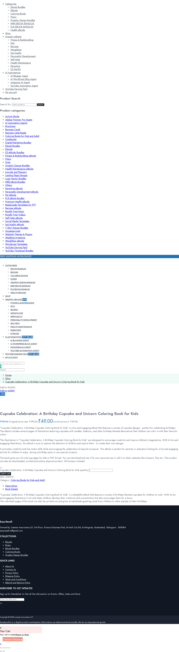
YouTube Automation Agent (24, 86)
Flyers (13, 17)
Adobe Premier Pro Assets (18, 119)
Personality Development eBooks (21, 192)
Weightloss (15, 49)
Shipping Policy (12, 576)
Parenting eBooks (14, 188)
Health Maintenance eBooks (19, 169)
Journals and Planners (16, 172)
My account (11, 92)
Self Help (15, 59)
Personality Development (23, 56)
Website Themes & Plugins (18, 234)
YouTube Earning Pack (16, 89)
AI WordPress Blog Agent (23, 79)
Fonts (7, 162)
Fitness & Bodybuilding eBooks (20, 155)
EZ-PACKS (15, 69)
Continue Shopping (12, 639)
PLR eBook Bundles (14, 198)
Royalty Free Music (14, 211)
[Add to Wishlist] (1, 467)
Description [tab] (11, 486)
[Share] (7, 647)
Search (40, 105)
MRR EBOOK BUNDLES (22, 23)
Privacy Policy (11, 572)
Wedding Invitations (15, 237)
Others (8, 185)
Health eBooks (17, 30)
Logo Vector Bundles (15, 178)
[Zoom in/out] (1, 647)
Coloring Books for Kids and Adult (22, 136)
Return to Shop (22, 634)
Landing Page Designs (16, 175)
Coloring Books (18, 13)
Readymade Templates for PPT (20, 205)
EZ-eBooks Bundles (14, 152)
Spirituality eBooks (14, 224)
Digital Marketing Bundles (18, 142)
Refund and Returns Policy (17, 582)
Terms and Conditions (15, 579)
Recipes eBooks (13, 208)
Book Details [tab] (11, 489)
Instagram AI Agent (20, 82)
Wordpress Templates (16, 244)
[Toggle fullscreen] (4, 647)
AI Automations (13, 72)
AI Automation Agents (16, 123)
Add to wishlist (7, 390)
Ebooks (9, 149)
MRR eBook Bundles (15, 182)
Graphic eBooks (13, 36)
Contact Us (10, 569)
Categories (10, 4)
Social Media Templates (17, 221)
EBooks (14, 10)
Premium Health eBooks (17, 201)
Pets (12, 43)
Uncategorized (12, 231)
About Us (9, 566)
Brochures (10, 126)
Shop (7, 33)
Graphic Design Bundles (22, 20)
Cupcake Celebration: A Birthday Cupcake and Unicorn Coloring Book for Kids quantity (44, 470)
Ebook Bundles (17, 7)
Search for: (5, 104)
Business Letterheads (15, 133)
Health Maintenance (20, 63)
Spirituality (15, 53)
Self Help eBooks (14, 218)
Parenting (15, 66)
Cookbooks (11, 139)
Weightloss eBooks (14, 241)
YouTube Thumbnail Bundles (19, 250)
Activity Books (12, 116)
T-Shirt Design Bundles (16, 228)
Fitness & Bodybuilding (21, 40)
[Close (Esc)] (9, 647)
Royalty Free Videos (15, 214)
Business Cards (12, 129)
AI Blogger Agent (19, 76)
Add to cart (5, 473)
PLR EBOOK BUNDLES (21, 27)
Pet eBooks (10, 195)
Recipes (14, 46)
